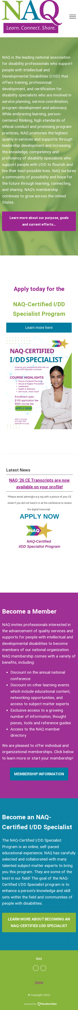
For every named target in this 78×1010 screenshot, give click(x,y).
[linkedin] (43, 968)
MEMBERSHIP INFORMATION (39, 774)
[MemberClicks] (32, 16)
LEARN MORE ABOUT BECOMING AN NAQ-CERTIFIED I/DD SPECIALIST (39, 922)
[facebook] (36, 968)
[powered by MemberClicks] (39, 1004)
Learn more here (39, 327)
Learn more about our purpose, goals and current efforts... (39, 221)
